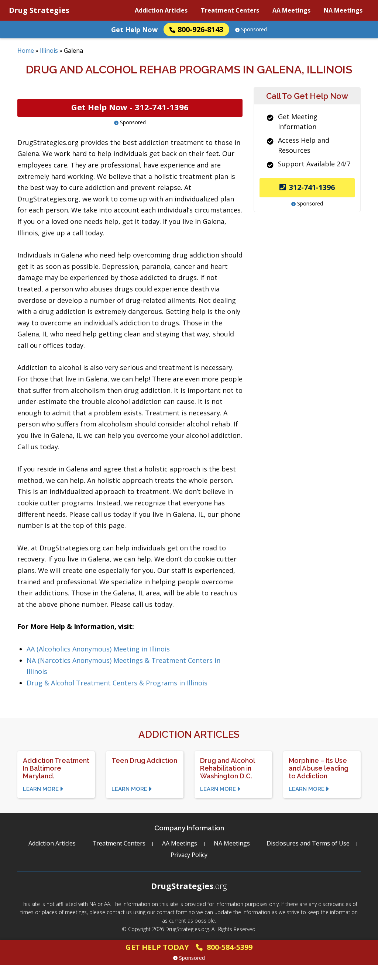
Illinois (49, 50)
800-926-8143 (200, 29)
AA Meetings (291, 10)
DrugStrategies (189, 885)
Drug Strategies (39, 10)
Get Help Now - (130, 107)
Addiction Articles (161, 10)
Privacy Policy (189, 855)
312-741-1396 (312, 187)
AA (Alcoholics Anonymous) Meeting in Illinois (98, 648)
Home (25, 50)
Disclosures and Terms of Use (308, 843)
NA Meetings (343, 10)
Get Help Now (134, 29)
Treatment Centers (230, 10)
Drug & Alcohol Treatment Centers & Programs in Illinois (117, 682)
